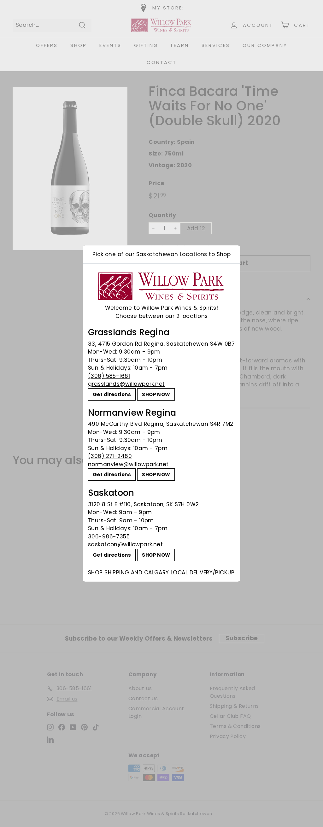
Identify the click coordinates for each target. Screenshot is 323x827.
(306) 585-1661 (109, 376)
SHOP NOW (156, 394)
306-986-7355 (109, 536)
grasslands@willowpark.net (126, 384)
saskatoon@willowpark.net (125, 544)
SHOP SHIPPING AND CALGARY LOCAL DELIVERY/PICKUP (161, 572)
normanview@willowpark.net (128, 464)
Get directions (112, 394)
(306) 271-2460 (110, 456)
